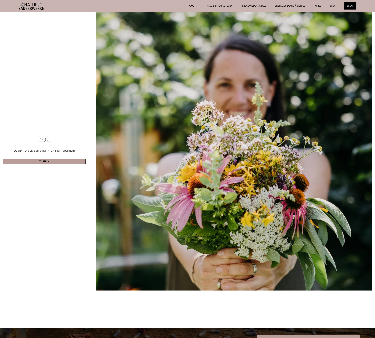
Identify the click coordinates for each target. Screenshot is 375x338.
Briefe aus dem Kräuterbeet (290, 5)
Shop (333, 5)
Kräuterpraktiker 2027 (219, 5)
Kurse (318, 5)
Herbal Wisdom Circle (253, 5)
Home (191, 5)
